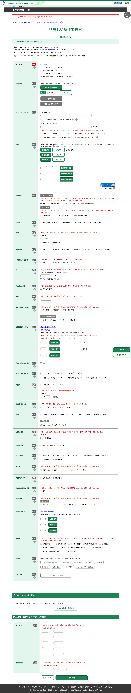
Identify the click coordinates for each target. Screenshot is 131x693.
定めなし (46, 249)
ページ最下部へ (127, 13)
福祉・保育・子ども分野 (82, 562)
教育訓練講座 (45, 330)
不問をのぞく (57, 242)
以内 (68, 407)
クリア (58, 150)
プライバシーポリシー (59, 687)
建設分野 (99, 562)
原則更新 (56, 262)
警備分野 (45, 567)
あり (44, 262)
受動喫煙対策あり (98, 547)
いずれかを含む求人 (49, 119)
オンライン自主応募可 (50, 547)
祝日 (104, 414)
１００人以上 (70, 504)
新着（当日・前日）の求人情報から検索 (56, 222)
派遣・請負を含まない (64, 445)
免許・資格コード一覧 (48, 327)
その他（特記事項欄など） (84, 137)
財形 (97, 455)
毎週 (55, 425)
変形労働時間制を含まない (96, 378)
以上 (54, 407)
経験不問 (56, 310)
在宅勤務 (105, 544)
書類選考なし (47, 544)
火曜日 (53, 414)
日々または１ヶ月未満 (102, 249)
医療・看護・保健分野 (49, 562)
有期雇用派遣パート (63, 215)
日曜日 (96, 414)
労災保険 (56, 455)
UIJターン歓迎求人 (70, 551)
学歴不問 (46, 310)
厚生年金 (76, 455)
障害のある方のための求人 (52, 70)
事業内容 (103, 133)
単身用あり (46, 478)
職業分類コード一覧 (59, 146)
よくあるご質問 (83, 687)
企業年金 (106, 455)
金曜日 (79, 414)
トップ (15, 6)
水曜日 (62, 414)
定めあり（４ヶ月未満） (82, 249)
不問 (62, 320)
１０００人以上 (96, 504)
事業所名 (55, 133)
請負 (51, 445)
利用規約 (73, 687)
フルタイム (48, 67)
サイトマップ (32, 687)
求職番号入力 (65, 37)
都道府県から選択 (51, 87)
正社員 (45, 203)
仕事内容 (66, 133)
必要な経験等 (65, 137)
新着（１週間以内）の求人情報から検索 (88, 222)
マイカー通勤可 (76, 544)
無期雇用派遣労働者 (87, 203)
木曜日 (70, 414)
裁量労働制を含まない (75, 378)
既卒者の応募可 (48, 289)
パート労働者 (47, 215)
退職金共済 (58, 459)
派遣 (44, 445)
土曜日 (88, 414)
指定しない (46, 385)
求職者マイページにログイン (24, 22)
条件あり (66, 262)
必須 (44, 320)
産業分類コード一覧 (47, 511)
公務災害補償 (87, 455)
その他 (63, 425)
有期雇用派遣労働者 (70, 203)
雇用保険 (46, 455)
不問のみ (46, 242)
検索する (122, 350)
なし (78, 262)
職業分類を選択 (66, 168)
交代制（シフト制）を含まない (53, 378)
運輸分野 (56, 567)
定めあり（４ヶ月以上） (61, 249)
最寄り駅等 (79, 133)
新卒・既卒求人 (48, 76)
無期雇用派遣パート (80, 215)
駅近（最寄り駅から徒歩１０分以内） (75, 547)
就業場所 (91, 133)
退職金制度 (46, 459)
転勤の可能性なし (91, 544)
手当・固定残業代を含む (51, 279)
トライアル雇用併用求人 (51, 551)
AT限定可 (71, 320)
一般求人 (46, 64)
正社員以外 (55, 203)
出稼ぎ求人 (71, 76)
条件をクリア (47, 678)
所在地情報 (108, 687)
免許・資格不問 (68, 310)
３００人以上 (82, 504)
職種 (45, 133)
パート (59, 67)
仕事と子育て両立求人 (85, 567)
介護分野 (66, 562)
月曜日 (45, 414)
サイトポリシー (44, 687)
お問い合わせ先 (96, 687)
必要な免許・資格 (49, 137)
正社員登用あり (61, 544)
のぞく (85, 342)
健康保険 (66, 455)
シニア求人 (68, 567)
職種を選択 (45, 150)
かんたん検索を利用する (50, 49)
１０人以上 (58, 504)
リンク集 (22, 687)
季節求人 (60, 76)
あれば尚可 (53, 320)
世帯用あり (58, 478)
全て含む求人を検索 (67, 119)
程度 (61, 407)
